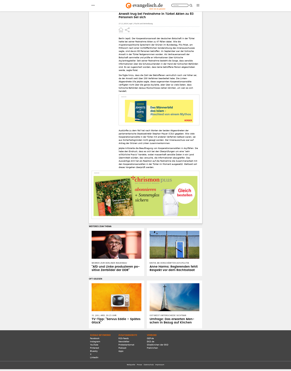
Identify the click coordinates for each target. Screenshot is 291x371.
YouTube (94, 345)
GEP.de (150, 338)
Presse (139, 365)
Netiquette (131, 365)
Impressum (159, 365)
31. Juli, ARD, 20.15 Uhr (104, 315)
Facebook (94, 338)
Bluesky (94, 351)
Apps (120, 351)
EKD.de (150, 341)
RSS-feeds (123, 338)
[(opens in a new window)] (159, 111)
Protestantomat (126, 345)
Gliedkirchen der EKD (157, 345)
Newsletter (123, 341)
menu (93, 5)
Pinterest (94, 348)
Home (121, 30)
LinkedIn (94, 357)
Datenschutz (149, 365)
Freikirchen (152, 348)
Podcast (122, 348)
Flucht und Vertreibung (143, 24)
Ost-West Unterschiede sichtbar (168, 315)
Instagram (95, 341)
